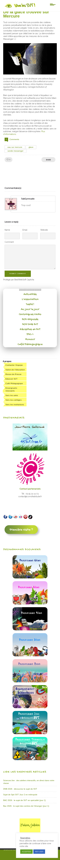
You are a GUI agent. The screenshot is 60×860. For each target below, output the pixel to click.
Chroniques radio (30, 314)
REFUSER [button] (39, 852)
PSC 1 (30, 334)
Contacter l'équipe (14, 365)
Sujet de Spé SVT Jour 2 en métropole (20, 794)
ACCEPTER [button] (26, 852)
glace (31, 147)
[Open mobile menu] (53, 4)
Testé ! (30, 304)
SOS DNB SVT (30, 324)
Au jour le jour (30, 309)
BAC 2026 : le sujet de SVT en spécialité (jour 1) (24, 800)
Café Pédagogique (30, 344)
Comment (9, 242)
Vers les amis (12, 395)
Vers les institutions (15, 405)
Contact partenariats (30, 489)
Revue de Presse (13, 374)
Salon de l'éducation (15, 370)
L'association (30, 299)
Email (24, 230)
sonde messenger (15, 151)
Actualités (30, 294)
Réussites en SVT (30, 329)
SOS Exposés (30, 319)
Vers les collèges (14, 400)
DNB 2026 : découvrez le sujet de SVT (20, 789)
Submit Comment (17, 273)
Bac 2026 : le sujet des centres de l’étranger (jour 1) (26, 806)
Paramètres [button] (25, 838)
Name (7, 230)
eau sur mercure (15, 147)
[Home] (20, 8)
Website (44, 230)
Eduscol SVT (11, 379)
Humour (30, 339)
